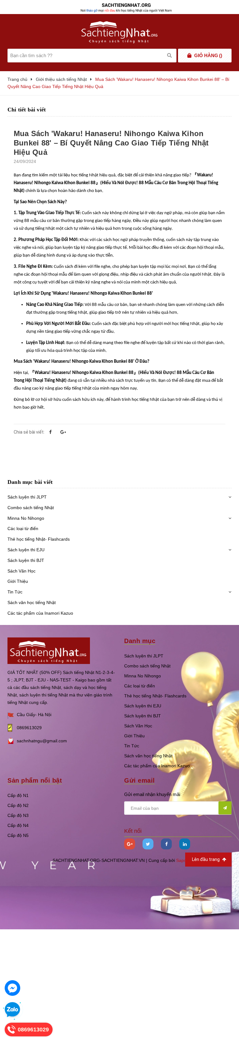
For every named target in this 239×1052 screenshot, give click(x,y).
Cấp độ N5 (18, 835)
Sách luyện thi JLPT (27, 496)
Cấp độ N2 (18, 805)
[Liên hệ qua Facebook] (12, 988)
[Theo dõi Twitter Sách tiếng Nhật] (148, 843)
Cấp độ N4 (18, 825)
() (208, 55)
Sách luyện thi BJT (25, 560)
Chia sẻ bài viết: (29, 432)
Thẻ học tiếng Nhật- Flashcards (38, 539)
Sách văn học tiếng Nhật (31, 602)
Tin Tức (14, 591)
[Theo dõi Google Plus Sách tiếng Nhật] (129, 843)
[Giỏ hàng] (189, 55)
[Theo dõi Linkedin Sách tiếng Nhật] (184, 843)
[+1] (63, 432)
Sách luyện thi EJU (26, 549)
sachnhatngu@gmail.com (42, 740)
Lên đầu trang (206, 859)
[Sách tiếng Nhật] (48, 650)
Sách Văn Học (21, 570)
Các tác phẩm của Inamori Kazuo (40, 613)
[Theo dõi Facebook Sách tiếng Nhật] (166, 843)
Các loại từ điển (22, 528)
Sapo (181, 860)
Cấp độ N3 (18, 815)
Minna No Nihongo (25, 518)
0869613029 (29, 727)
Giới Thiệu (17, 581)
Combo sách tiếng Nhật (30, 507)
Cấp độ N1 (18, 795)
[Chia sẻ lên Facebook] (50, 432)
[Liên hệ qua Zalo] (12, 1010)
